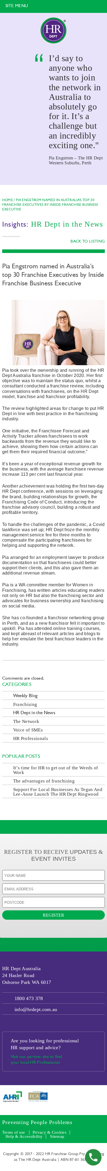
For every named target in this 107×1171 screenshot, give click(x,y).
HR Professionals (30, 738)
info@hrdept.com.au (36, 1009)
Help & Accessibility (24, 1137)
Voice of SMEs (28, 730)
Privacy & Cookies (49, 1132)
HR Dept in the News (34, 713)
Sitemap (57, 1137)
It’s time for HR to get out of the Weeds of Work (55, 770)
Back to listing (88, 242)
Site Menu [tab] (16, 6)
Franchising (25, 704)
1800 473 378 (29, 998)
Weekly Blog (25, 696)
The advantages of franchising (44, 781)
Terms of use (13, 1132)
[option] (53, 98)
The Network (26, 721)
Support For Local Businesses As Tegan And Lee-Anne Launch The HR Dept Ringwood (57, 792)
